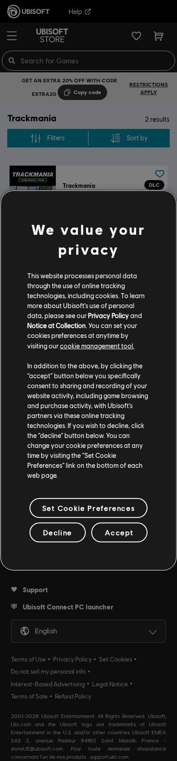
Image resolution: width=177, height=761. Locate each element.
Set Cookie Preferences (88, 508)
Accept (119, 532)
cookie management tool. (97, 345)
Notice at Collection (56, 325)
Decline (57, 532)
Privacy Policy (108, 315)
